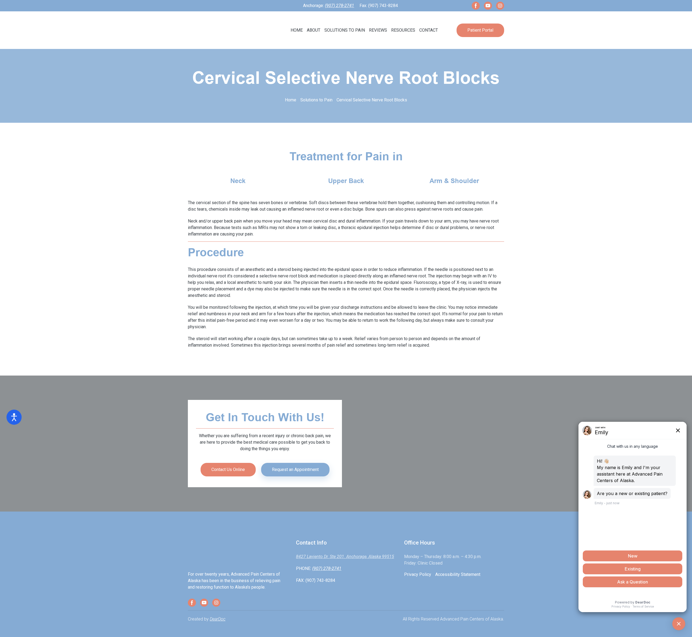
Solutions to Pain (316, 99)
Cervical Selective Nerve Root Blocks (372, 99)
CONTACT (428, 30)
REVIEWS (378, 30)
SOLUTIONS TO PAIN (344, 30)
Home (290, 99)
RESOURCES (403, 30)
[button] (476, 6)
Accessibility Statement (457, 574)
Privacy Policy (417, 574)
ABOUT (313, 30)
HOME (297, 30)
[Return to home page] (232, 30)
